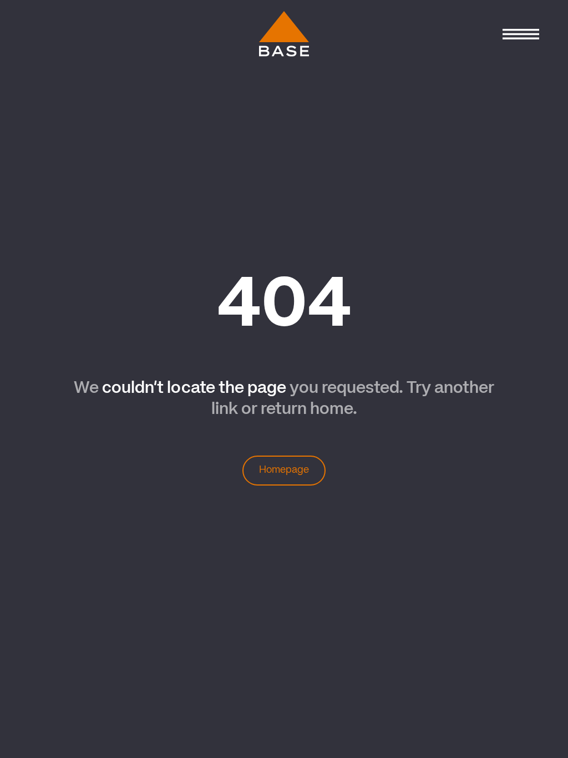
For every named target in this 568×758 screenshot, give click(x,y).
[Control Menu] (520, 34)
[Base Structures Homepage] (284, 34)
